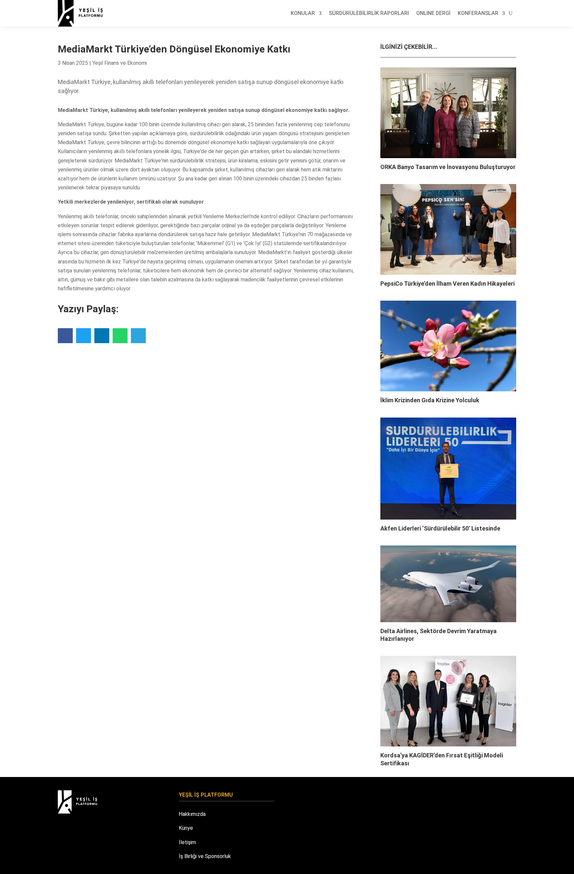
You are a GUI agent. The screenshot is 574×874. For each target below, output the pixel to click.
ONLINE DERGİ (433, 13)
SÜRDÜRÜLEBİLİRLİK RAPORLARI (369, 13)
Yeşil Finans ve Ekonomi (119, 63)
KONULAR (303, 13)
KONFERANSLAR (478, 13)
